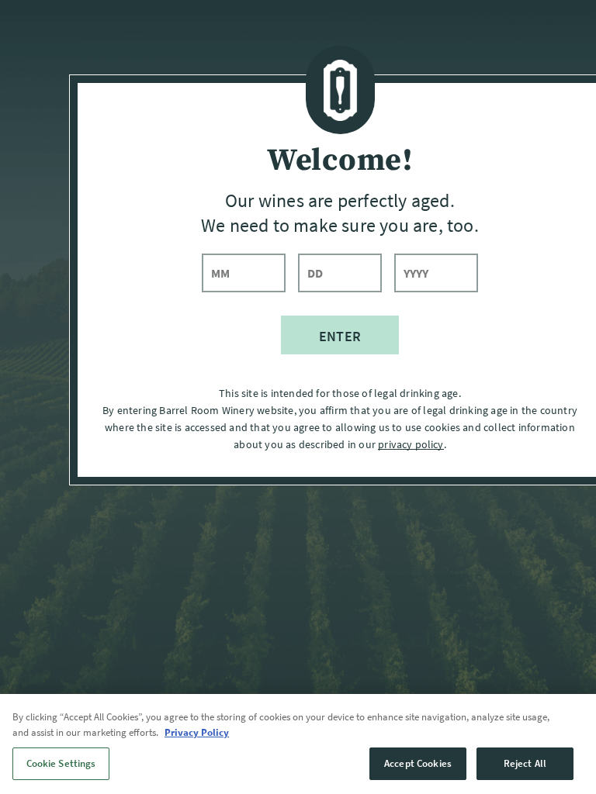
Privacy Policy (197, 732)
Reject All (525, 763)
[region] (298, 744)
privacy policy (410, 444)
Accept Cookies (418, 763)
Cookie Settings (61, 763)
